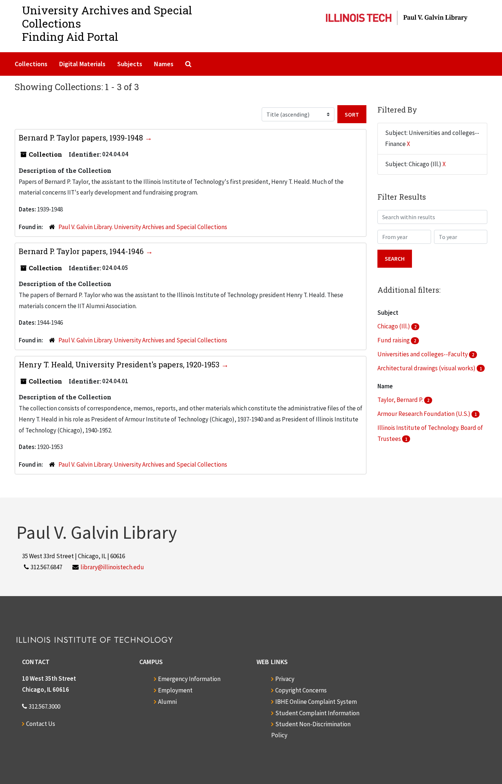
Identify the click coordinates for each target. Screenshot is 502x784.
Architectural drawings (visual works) (427, 368)
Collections (31, 64)
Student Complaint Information (317, 713)
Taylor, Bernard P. (400, 400)
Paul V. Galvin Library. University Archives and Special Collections (142, 227)
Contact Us (40, 724)
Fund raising (394, 340)
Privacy (284, 679)
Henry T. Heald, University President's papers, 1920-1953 (120, 364)
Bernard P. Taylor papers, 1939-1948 (82, 137)
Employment (175, 690)
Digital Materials (82, 64)
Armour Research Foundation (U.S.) (424, 414)
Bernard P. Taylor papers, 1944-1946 (82, 251)
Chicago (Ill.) (394, 326)
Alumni (167, 702)
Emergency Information (189, 679)
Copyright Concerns (301, 690)
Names (163, 64)
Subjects (129, 64)
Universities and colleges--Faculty (423, 354)
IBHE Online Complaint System (316, 702)
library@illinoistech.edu (112, 567)
